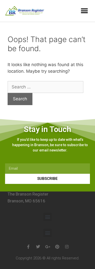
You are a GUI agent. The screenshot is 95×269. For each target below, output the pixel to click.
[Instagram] (67, 247)
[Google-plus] (48, 247)
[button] (84, 10)
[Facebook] (28, 247)
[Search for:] (45, 86)
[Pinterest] (57, 247)
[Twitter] (38, 247)
